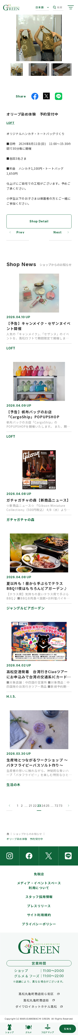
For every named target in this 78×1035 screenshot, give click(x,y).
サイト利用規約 (39, 915)
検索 (59, 7)
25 (48, 805)
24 (43, 805)
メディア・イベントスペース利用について (39, 885)
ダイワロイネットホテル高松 (36, 1006)
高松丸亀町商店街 (36, 1000)
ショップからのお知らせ (27, 834)
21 (30, 805)
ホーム (7, 834)
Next (57, 232)
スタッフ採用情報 (39, 896)
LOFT (10, 123)
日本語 (40, 7)
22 (35, 805)
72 (56, 805)
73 (60, 805)
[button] (16, 69)
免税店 (39, 874)
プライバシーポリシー (39, 924)
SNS (68, 1028)
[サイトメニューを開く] (70, 7)
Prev (20, 232)
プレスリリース (39, 906)
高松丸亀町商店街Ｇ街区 (36, 994)
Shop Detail (39, 221)
